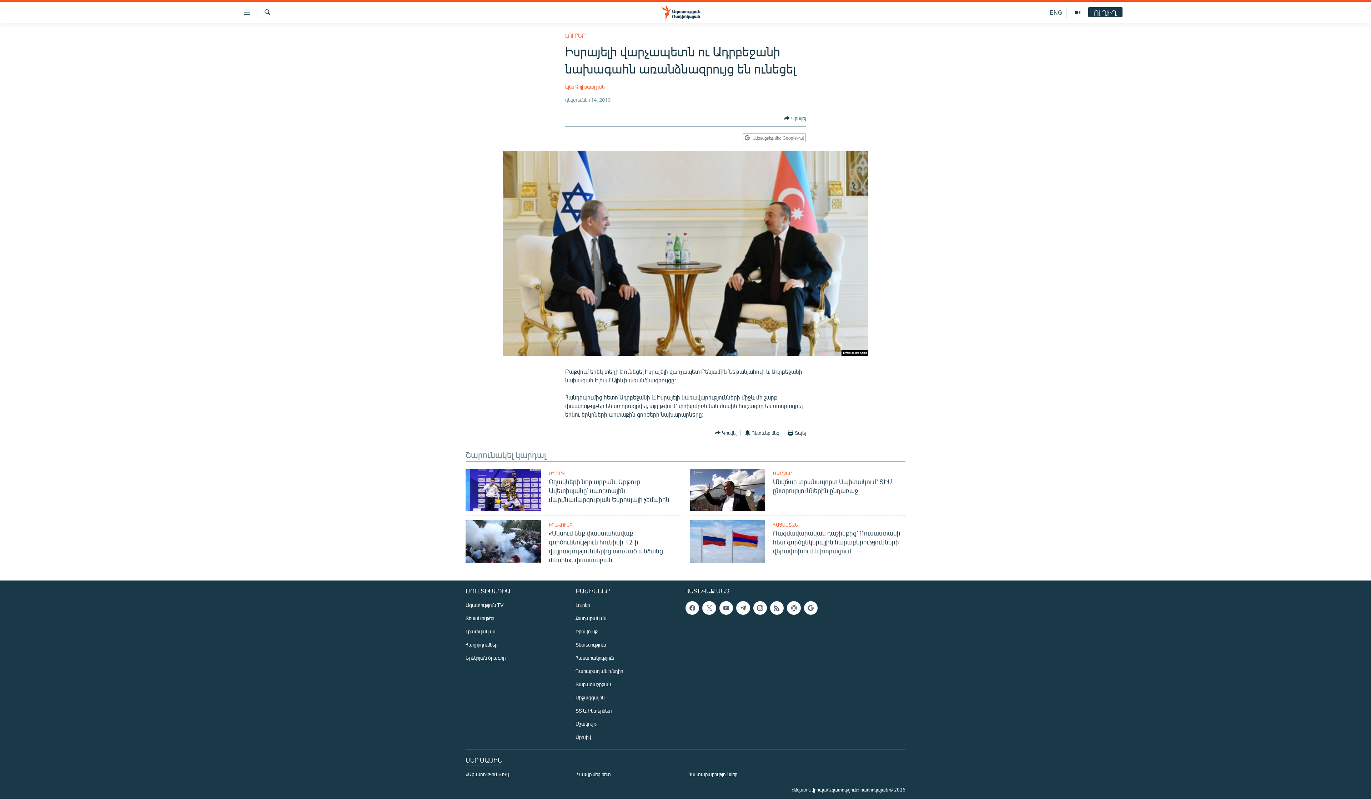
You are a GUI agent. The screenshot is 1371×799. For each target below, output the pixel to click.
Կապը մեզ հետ (594, 774)
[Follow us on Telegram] (743, 608)
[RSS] (777, 608)
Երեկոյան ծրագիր (486, 658)
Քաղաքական (591, 618)
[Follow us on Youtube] (726, 608)
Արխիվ (583, 737)
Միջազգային (590, 697)
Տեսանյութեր (480, 618)
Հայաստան (785, 525)
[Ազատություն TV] (1077, 12)
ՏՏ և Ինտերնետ (594, 711)
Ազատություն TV (484, 605)
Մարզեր (782, 473)
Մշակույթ (586, 724)
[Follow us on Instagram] (760, 608)
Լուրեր (575, 35)
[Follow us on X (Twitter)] (709, 608)
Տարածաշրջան (593, 684)
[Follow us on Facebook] (692, 608)
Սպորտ (556, 473)
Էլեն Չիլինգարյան (584, 87)
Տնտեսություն (591, 645)
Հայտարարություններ (712, 774)
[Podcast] (793, 608)
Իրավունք (561, 525)
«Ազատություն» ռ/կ (487, 774)
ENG (1056, 12)
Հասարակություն (595, 658)
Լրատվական (480, 631)
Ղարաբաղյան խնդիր (599, 671)
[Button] (795, 118)
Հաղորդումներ (481, 645)
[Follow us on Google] (811, 608)
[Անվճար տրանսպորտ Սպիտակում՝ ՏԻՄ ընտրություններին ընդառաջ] (727, 490)
